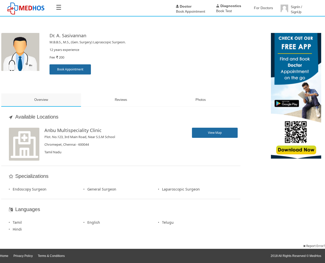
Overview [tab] (41, 100)
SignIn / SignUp (296, 9)
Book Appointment (70, 69)
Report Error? (315, 246)
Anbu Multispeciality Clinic (73, 130)
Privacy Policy (23, 256)
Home (4, 256)
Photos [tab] (201, 100)
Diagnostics (230, 6)
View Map (215, 132)
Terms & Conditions (51, 256)
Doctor (185, 6)
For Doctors (263, 8)
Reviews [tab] (121, 100)
